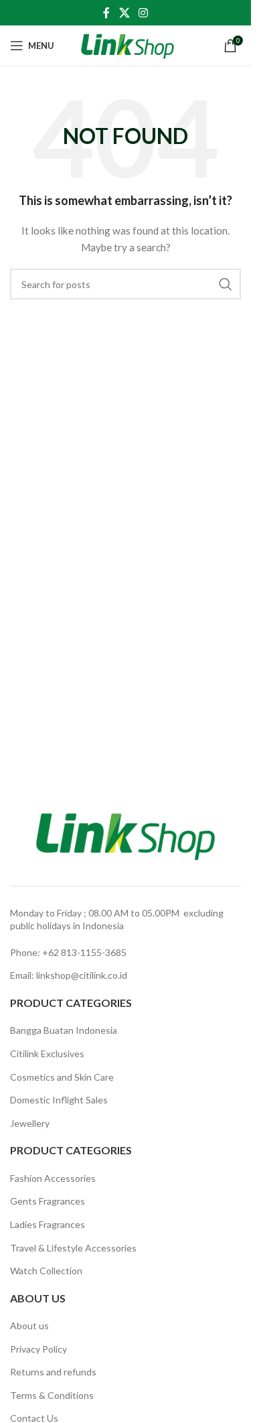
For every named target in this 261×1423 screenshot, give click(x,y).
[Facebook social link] (106, 13)
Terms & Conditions (52, 1395)
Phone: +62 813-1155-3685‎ (68, 952)
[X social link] (124, 13)
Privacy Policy (38, 1349)
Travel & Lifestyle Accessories (73, 1247)
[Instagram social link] (144, 13)
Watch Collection (46, 1270)
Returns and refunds (53, 1371)
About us (29, 1325)
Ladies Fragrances (47, 1224)
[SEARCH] (225, 284)
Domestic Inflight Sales (59, 1099)
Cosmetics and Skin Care (62, 1077)
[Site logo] (127, 44)
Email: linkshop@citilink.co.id (68, 975)
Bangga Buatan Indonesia (63, 1030)
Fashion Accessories (53, 1178)
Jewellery (30, 1123)
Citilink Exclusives (47, 1053)
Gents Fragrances (47, 1201)
